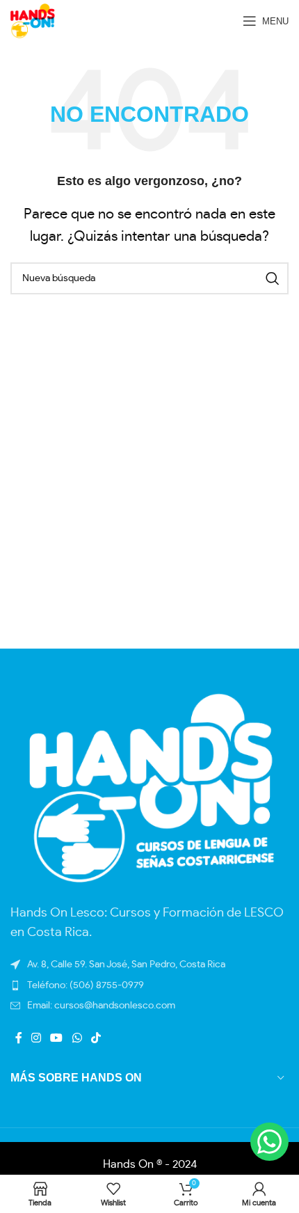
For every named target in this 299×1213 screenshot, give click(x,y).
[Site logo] (32, 19)
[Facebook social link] (18, 1038)
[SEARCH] (273, 278)
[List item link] (149, 1005)
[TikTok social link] (95, 1038)
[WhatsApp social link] (76, 1038)
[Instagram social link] (35, 1038)
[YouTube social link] (56, 1038)
